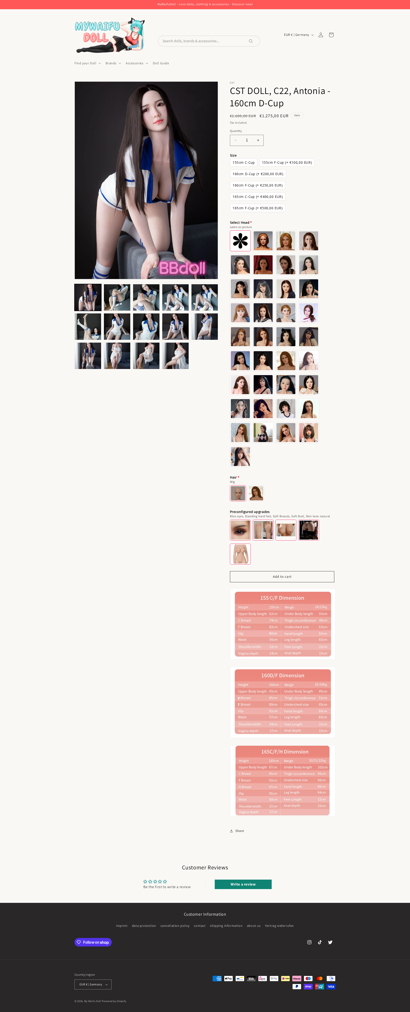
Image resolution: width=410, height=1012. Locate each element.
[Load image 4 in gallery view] (175, 297)
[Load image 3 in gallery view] (146, 297)
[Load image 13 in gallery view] (146, 355)
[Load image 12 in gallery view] (117, 355)
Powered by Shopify (114, 1001)
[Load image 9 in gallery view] (175, 326)
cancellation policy (174, 925)
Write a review (243, 884)
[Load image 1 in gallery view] (88, 297)
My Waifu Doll (92, 1001)
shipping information (226, 925)
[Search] (254, 41)
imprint (121, 925)
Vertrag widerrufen (279, 925)
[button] (87, 63)
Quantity (236, 131)
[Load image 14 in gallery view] (175, 355)
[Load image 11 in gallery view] (88, 355)
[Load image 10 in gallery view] (204, 326)
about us (254, 925)
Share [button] (239, 831)
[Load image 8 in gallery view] (146, 326)
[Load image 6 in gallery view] (88, 326)
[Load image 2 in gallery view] (117, 297)
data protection (144, 925)
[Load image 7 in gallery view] (117, 326)
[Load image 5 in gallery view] (204, 297)
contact (199, 925)
